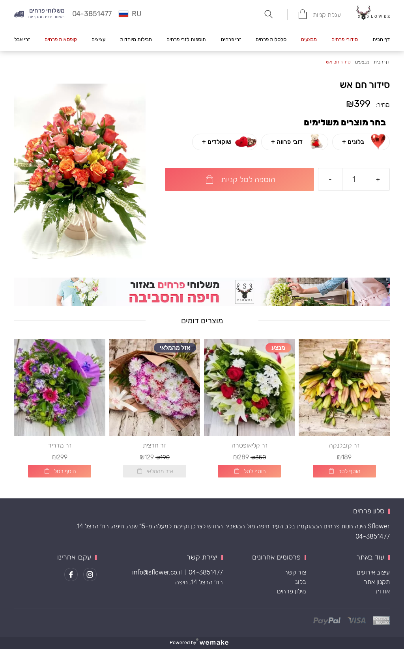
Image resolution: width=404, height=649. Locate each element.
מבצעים (309, 39)
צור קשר (295, 572)
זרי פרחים (231, 39)
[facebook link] (71, 574)
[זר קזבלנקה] (344, 387)
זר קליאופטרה (249, 445)
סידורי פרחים (344, 39)
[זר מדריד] (59, 387)
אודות (383, 591)
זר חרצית (154, 445)
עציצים (98, 39)
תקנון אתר (377, 582)
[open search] (268, 14)
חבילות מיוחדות (136, 39)
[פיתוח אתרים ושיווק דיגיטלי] (217, 643)
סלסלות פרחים (271, 39)
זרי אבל (22, 39)
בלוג (300, 582)
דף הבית (381, 39)
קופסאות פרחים (61, 39)
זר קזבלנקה (344, 445)
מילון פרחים (291, 591)
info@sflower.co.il (157, 572)
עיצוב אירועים (373, 572)
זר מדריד (59, 445)
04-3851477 (372, 536)
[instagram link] (90, 574)
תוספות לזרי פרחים (186, 39)
